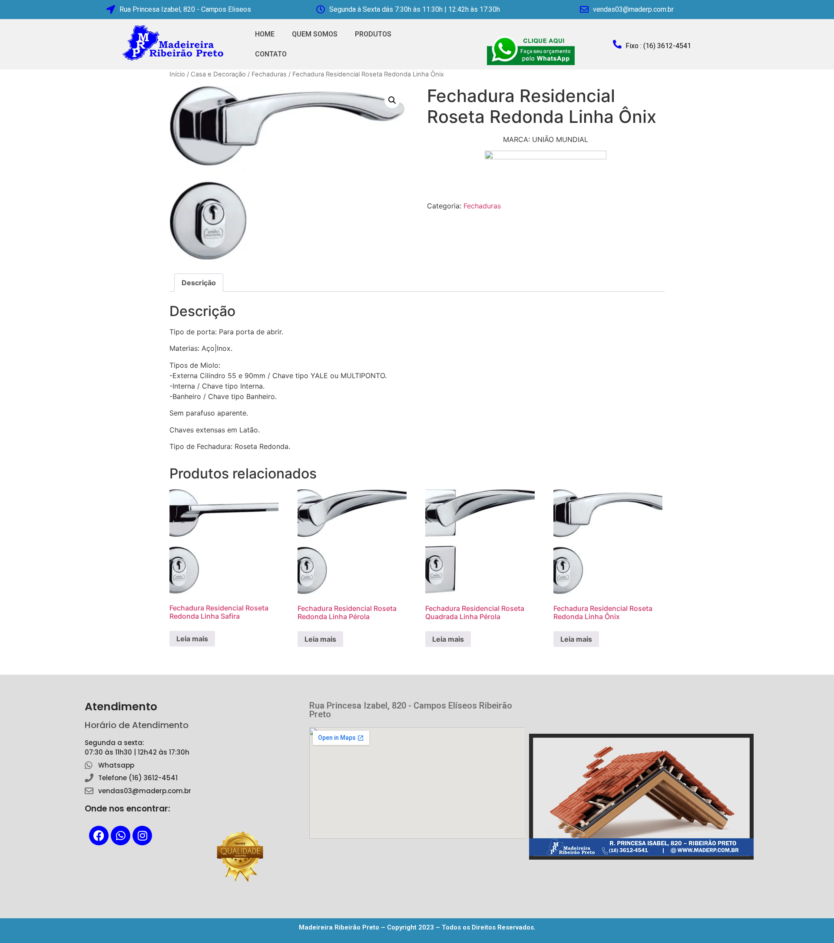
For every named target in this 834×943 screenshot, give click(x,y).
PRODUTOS (373, 34)
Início (177, 74)
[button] (392, 100)
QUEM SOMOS (315, 34)
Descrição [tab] (199, 282)
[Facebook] (99, 835)
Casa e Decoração (218, 74)
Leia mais (192, 638)
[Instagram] (142, 835)
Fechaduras (269, 74)
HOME (265, 34)
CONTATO (271, 54)
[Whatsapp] (120, 835)
